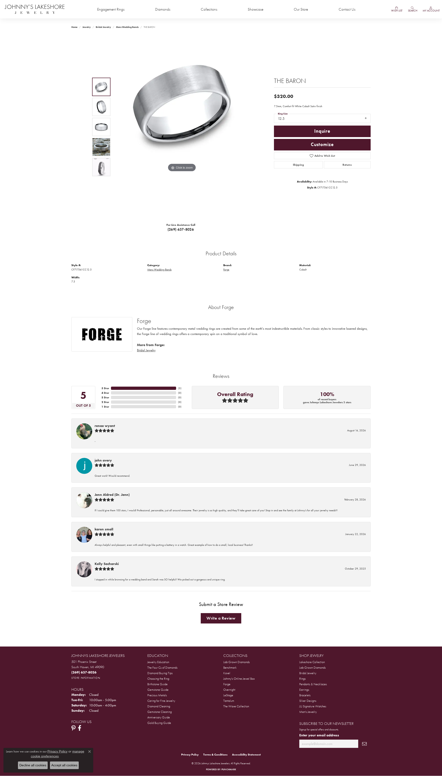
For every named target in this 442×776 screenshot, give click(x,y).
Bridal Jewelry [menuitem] (307, 673)
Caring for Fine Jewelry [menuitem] (161, 701)
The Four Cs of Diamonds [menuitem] (162, 667)
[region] (182, 127)
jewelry (86, 27)
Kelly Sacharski (107, 563)
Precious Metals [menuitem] (157, 695)
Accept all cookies (64, 765)
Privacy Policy (190, 754)
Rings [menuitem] (302, 678)
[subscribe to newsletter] (364, 744)
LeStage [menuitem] (228, 695)
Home (74, 27)
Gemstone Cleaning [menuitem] (159, 712)
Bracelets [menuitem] (305, 695)
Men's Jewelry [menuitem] (308, 712)
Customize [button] (322, 144)
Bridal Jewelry (103, 27)
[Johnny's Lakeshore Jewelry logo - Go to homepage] (34, 9)
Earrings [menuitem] (304, 690)
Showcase (255, 9)
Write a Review (221, 618)
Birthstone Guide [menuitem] (157, 684)
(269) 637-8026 (181, 229)
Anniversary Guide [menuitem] (158, 717)
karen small (104, 529)
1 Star (105, 407)
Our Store (301, 9)
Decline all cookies (32, 765)
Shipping (298, 165)
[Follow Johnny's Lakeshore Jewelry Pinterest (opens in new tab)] (73, 728)
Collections (209, 9)
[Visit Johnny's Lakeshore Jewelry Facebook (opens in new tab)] (79, 728)
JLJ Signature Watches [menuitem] (312, 706)
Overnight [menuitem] (229, 690)
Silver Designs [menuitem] (307, 701)
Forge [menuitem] (226, 684)
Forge (226, 269)
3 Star (105, 397)
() (179, 388)
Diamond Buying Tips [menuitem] (160, 673)
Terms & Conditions (215, 754)
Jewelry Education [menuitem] (158, 662)
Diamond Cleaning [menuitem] (158, 706)
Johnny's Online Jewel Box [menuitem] (239, 678)
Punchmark (228, 769)
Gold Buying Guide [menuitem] (159, 723)
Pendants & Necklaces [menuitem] (313, 684)
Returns (347, 165)
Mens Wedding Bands (127, 27)
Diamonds (162, 9)
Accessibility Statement (246, 754)
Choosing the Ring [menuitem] (158, 678)
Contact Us (347, 9)
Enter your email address (319, 735)
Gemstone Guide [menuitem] (158, 690)
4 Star (105, 393)
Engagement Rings (111, 9)
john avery (103, 460)
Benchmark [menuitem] (230, 667)
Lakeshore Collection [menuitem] (312, 662)
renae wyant (105, 425)
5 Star (105, 388)
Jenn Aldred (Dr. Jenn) (112, 494)
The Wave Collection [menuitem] (236, 706)
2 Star (105, 402)
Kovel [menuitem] (226, 673)
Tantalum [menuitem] (228, 701)
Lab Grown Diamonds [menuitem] (236, 662)
